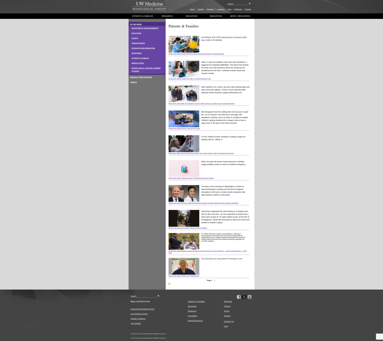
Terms (226, 311)
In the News (136, 24)
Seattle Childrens (138, 319)
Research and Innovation (143, 48)
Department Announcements (145, 28)
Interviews (137, 53)
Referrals (238, 9)
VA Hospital (136, 323)
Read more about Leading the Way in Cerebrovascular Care (190, 79)
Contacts (210, 9)
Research (167, 16)
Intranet (248, 9)
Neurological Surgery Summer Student (146, 69)
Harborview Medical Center (142, 309)
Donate (201, 9)
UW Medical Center (139, 314)
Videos (133, 82)
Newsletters (138, 63)
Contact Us (229, 321)
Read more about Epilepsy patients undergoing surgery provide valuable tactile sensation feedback (203, 203)
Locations (221, 9)
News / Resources (240, 16)
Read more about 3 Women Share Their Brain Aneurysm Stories (191, 178)
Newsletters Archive (141, 77)
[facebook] (239, 298)
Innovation (216, 16)
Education (191, 16)
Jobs (229, 9)
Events (135, 38)
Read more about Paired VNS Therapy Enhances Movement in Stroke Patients (196, 54)
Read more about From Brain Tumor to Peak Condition (188, 228)
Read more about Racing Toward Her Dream (184, 128)
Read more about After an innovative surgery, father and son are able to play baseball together (202, 103)
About (192, 9)
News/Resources (195, 321)
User (226, 326)
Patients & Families (142, 16)
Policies (227, 306)
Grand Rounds (138, 43)
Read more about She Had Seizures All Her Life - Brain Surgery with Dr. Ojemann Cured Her (201, 153)
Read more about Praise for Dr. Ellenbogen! (184, 276)
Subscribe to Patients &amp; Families (169, 284)
